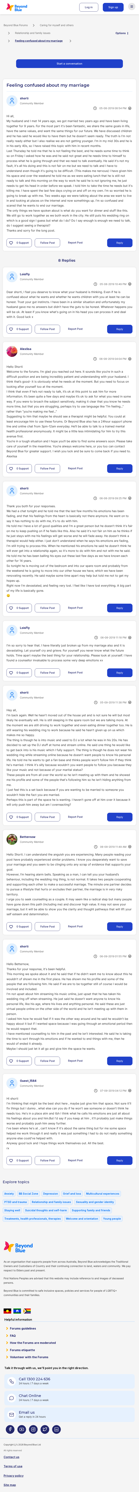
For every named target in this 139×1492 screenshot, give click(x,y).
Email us (27, 1412)
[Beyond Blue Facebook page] (10, 1430)
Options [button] (120, 33)
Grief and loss (72, 1193)
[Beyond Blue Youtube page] (22, 1430)
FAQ (13, 1336)
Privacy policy (14, 1475)
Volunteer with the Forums (29, 1357)
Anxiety (9, 1193)
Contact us (11, 1457)
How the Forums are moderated (33, 1343)
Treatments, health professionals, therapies (32, 1218)
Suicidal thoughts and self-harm (46, 1210)
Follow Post (47, 242)
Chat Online (30, 1396)
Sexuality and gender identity (95, 1202)
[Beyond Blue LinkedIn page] (56, 1430)
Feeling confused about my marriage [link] (39, 40)
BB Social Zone (28, 1193)
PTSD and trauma (15, 1202)
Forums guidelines (23, 1328)
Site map (10, 1485)
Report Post (75, 242)
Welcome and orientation (82, 1218)
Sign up (113, 7)
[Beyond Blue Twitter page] (45, 1430)
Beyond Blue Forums (22, 7)
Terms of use (13, 1466)
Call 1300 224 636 (34, 1379)
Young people (112, 1218)
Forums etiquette (22, 1350)
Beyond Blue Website (25, 1247)
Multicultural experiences (102, 1193)
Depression (50, 1193)
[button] (11, 243)
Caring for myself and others (56, 25)
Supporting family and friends (91, 1210)
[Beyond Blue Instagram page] (33, 1430)
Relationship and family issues (32, 32)
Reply (119, 242)
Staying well (12, 1210)
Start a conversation (69, 63)
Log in (89, 7)
